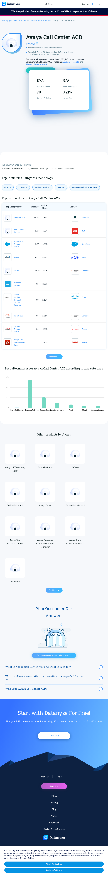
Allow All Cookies (54, 864)
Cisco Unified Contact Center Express (17, 299)
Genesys (85, 271)
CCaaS (17, 271)
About (54, 815)
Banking (61, 187)
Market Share (20, 20)
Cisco (84, 297)
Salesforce (86, 244)
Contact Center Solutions (39, 20)
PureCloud (18, 316)
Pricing (54, 802)
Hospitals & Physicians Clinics (84, 187)
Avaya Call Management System (19, 342)
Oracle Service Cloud (17, 329)
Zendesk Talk (19, 217)
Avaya (84, 342)
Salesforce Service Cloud (18, 244)
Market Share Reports (54, 829)
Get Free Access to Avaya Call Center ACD (54, 655)
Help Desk (54, 822)
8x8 (83, 231)
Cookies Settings (54, 870)
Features (54, 795)
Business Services (42, 187)
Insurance (23, 187)
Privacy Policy (27, 858)
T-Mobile (75, 62)
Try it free (54, 735)
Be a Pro (54, 786)
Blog (54, 809)
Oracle (84, 329)
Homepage (6, 20)
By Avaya (31, 43)
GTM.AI (68, 11)
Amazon (66, 62)
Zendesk (85, 217)
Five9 (16, 257)
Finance (7, 187)
